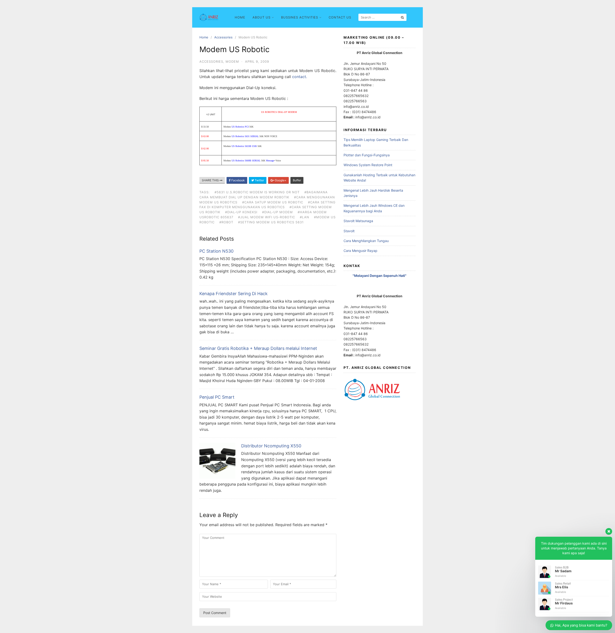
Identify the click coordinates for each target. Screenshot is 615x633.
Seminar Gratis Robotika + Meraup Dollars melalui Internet (258, 348)
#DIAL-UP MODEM (277, 212)
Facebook (238, 180)
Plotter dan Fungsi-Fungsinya (367, 155)
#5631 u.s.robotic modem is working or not (257, 192)
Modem (232, 61)
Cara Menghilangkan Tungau (366, 241)
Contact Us (340, 17)
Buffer (297, 180)
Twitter (259, 180)
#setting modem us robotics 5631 (271, 222)
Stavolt (349, 231)
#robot (226, 222)
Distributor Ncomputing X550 (271, 445)
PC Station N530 (216, 251)
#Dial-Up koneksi (241, 212)
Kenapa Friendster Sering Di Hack (233, 293)
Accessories (223, 37)
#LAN (304, 217)
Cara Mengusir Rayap (360, 251)
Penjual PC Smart (216, 397)
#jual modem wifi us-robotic (266, 217)
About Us (261, 17)
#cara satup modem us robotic (272, 202)
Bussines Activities (299, 17)
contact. (299, 76)
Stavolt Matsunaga (358, 221)
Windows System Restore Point (368, 165)
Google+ (280, 180)
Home (240, 17)
